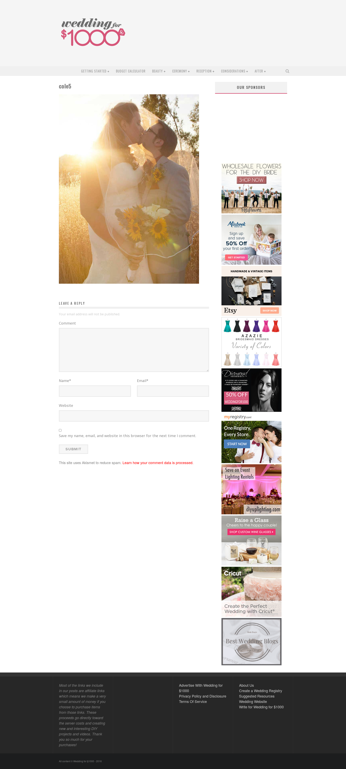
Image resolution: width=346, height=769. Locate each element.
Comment (67, 323)
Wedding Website (253, 701)
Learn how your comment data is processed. (158, 462)
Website (66, 405)
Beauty (157, 71)
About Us (246, 685)
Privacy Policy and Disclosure (202, 696)
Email (142, 380)
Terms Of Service (193, 701)
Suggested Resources (257, 696)
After (259, 71)
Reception (204, 71)
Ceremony (179, 71)
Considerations (233, 71)
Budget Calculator (131, 71)
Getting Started (94, 71)
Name (65, 380)
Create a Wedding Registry (260, 690)
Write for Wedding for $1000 (261, 706)
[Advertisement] (218, 36)
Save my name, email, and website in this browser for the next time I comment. (127, 435)
